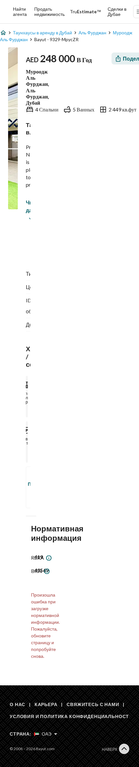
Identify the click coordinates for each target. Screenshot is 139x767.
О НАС (17, 704)
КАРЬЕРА (46, 704)
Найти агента (20, 11)
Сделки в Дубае (117, 11)
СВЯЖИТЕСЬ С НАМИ (93, 704)
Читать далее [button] (27, 206)
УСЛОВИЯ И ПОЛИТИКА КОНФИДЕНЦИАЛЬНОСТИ (71, 716)
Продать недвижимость (49, 11)
